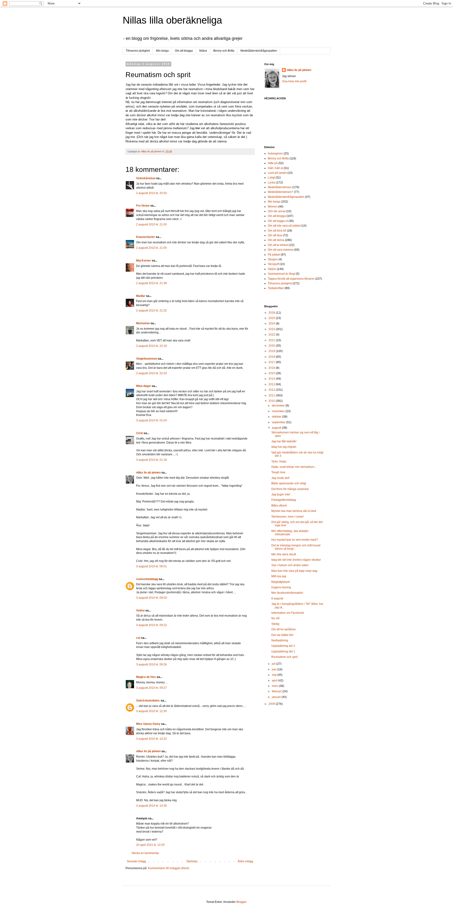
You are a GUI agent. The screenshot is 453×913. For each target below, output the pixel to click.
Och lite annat (276, 211)
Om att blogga (184, 50)
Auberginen (275, 153)
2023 (272, 329)
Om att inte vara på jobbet (284, 225)
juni (274, 669)
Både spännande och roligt (288, 483)
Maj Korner (143, 260)
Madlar (140, 296)
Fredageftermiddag (283, 500)
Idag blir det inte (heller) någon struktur (296, 559)
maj (274, 674)
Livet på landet (277, 172)
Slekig (275, 624)
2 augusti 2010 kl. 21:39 (151, 283)
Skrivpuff (273, 264)
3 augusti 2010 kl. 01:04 (151, 420)
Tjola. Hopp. (279, 461)
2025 (272, 318)
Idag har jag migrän (283, 446)
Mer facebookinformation (287, 592)
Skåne (203, 50)
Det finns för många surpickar (290, 489)
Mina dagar (143, 386)
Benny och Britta (223, 50)
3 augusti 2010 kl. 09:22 (151, 625)
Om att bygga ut (278, 221)
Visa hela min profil (294, 81)
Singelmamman (146, 358)
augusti (277, 427)
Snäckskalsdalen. (148, 700)
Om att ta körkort (278, 245)
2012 (272, 389)
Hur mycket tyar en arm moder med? (294, 539)
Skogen (273, 259)
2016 (272, 367)
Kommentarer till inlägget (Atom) (168, 868)
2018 (272, 356)
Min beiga (162, 50)
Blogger (241, 902)
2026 (272, 312)
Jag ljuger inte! (280, 494)
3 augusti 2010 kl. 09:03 (151, 597)
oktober (277, 416)
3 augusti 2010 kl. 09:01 (151, 566)
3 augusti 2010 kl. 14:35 (151, 805)
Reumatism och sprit (284, 657)
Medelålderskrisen (280, 187)
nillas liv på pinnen (148, 472)
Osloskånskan (145, 178)
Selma (140, 610)
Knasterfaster (145, 237)
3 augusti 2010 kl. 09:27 (151, 687)
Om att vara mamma (281, 249)
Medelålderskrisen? (280, 192)
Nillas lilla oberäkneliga (172, 20)
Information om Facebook (287, 612)
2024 (272, 323)
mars (275, 686)
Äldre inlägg (245, 861)
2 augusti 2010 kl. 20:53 (151, 193)
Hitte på (273, 163)
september (279, 422)
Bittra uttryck (279, 505)
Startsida (191, 861)
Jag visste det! (280, 478)
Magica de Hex (146, 677)
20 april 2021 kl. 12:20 (150, 845)
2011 (272, 395)
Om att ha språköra (283, 629)
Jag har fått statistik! (283, 441)
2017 (272, 362)
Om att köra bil (277, 230)
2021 (272, 340)
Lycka (271, 182)
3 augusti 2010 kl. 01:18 (151, 459)
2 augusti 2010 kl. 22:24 (151, 373)
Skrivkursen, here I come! (287, 516)
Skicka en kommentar (145, 853)
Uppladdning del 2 (283, 645)
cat (138, 637)
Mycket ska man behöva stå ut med (293, 511)
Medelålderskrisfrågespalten (258, 50)
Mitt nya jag (278, 576)
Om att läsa (275, 235)
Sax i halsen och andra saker (290, 565)
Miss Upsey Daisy (148, 724)
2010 (272, 401)
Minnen (272, 206)
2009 (272, 704)
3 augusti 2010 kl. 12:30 (151, 711)
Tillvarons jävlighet (138, 50)
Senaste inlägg (136, 861)
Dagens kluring (281, 587)
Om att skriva (276, 240)
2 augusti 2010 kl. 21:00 (151, 224)
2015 (272, 373)
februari (277, 691)
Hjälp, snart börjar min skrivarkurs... (293, 467)
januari (276, 697)
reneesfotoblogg (147, 579)
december (278, 405)
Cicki (139, 433)
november (278, 411)
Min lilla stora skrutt (283, 554)
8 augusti (277, 598)
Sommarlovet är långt (281, 273)
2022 (272, 334)
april (275, 680)
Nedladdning (279, 640)
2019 (272, 351)
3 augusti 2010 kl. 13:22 (151, 738)
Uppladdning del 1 (283, 651)
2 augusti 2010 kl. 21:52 (151, 310)
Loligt (271, 177)
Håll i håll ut (275, 168)
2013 (272, 384)
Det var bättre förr (282, 635)
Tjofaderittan (276, 288)
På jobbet (274, 254)
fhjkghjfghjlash (280, 582)
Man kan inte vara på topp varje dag (294, 571)
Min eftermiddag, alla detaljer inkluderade (290, 532)
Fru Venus (143, 205)
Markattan (143, 323)
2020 (272, 345)
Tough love (278, 472)
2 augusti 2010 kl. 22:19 (151, 346)
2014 (272, 378)
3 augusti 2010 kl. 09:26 (151, 664)
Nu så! (275, 618)
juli (274, 663)
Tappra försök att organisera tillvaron (291, 278)
